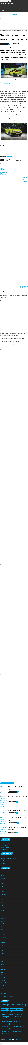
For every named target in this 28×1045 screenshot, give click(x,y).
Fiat (2, 899)
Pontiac (3, 953)
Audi (2, 881)
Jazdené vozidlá (9, 1012)
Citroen (2, 889)
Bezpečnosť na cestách (20, 1004)
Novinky (9, 156)
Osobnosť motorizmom (6, 948)
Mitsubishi (3, 932)
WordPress (8, 1039)
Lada (2, 916)
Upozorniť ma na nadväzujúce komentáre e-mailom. (13, 338)
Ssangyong (4, 1026)
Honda (2, 905)
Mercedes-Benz (18, 1016)
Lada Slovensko (23, 1012)
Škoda (6, 160)
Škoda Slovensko (5, 1033)
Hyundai (3, 907)
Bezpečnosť (3, 883)
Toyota (2, 985)
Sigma (2, 964)
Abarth (2, 873)
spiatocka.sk (16, 43)
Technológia (3, 977)
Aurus (12, 1004)
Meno (1, 315)
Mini (2, 929)
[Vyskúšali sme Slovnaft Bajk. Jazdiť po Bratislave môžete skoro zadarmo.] (3, 806)
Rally (2, 956)
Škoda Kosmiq (12, 160)
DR (1, 897)
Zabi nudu (18, 160)
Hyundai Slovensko (19, 1009)
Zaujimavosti (4, 993)
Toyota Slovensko (9, 1028)
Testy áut (3, 980)
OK (1, 1044)
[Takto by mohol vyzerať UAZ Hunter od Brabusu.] (3, 793)
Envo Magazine (18, 1039)
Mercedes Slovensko (6, 1019)
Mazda (2, 924)
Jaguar (2, 910)
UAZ (2, 988)
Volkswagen (3, 991)
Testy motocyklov (5, 983)
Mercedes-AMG (10, 1016)
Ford (2, 902)
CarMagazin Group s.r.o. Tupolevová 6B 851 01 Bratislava (6, 845)
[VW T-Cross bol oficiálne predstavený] (3, 814)
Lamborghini (10, 1014)
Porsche (15, 1024)
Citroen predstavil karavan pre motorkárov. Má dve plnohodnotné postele (3, 172)
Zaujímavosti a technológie (7, 996)
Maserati (3, 921)
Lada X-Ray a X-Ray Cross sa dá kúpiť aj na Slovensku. (24, 286)
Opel (2, 945)
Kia (1, 913)
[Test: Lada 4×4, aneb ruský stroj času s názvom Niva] (3, 823)
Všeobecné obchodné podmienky (8, 861)
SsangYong (3, 969)
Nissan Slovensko (5, 1024)
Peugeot (3, 950)
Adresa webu (3, 327)
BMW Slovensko (8, 1007)
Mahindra (3, 918)
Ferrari (18, 1007)
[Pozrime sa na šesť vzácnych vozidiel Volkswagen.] (3, 833)
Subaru (8, 1026)
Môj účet (3, 863)
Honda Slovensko (5, 1009)
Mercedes (4, 1016)
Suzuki (2, 972)
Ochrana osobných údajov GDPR (8, 858)
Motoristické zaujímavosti (7, 1021)
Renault (2, 958)
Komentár (2, 300)
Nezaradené (4, 937)
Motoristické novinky (16, 1019)
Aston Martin (4, 878)
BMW (2, 886)
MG (2, 926)
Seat (2, 961)
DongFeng (3, 894)
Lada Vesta (4, 1014)
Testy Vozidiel (22, 1026)
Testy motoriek (15, 1026)
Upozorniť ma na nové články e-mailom (10, 341)
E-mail (2, 321)
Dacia (2, 891)
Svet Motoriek (4, 975)
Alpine (2, 875)
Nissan (2, 940)
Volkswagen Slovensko (6, 1031)
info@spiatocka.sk (5, 849)
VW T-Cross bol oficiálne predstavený (17, 810)
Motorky (3, 934)
